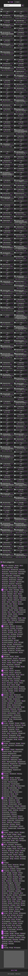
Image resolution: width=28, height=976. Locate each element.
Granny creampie (17, 705)
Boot (21, 18)
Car (16, 632)
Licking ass (14, 796)
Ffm (10, 676)
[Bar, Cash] (7, 156)
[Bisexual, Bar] (7, 230)
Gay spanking (4, 527)
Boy (11, 597)
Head (22, 115)
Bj (6, 316)
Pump (12, 852)
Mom (6, 798)
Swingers (5, 887)
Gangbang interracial (9, 324)
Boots (4, 591)
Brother (21, 614)
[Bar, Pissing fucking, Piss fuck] (7, 555)
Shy (14, 901)
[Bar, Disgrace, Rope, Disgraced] (20, 76)
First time (10, 688)
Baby (11, 624)
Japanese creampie (7, 765)
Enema (12, 670)
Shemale (13, 870)
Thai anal (5, 923)
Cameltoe (7, 481)
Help (16, 739)
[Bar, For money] (7, 125)
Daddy (4, 660)
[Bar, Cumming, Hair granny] (20, 96)
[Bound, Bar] (20, 397)
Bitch (9, 620)
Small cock (17, 903)
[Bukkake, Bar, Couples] (20, 71)
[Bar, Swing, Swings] (20, 67)
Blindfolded (22, 620)
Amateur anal (15, 569)
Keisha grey (5, 775)
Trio (11, 222)
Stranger (19, 897)
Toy (4, 925)
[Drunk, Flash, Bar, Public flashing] (20, 530)
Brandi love (5, 604)
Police (17, 850)
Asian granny (22, 571)
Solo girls (7, 36)
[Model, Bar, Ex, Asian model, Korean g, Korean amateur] (20, 519)
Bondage (20, 34)
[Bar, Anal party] (7, 109)
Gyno (4, 699)
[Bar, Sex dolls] (7, 129)
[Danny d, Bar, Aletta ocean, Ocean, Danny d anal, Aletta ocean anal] (7, 355)
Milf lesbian (5, 818)
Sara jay (18, 887)
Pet (17, 386)
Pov (19, 848)
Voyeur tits (4, 200)
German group (9, 187)
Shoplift (18, 885)
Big (21, 595)
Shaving (5, 903)
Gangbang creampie (16, 717)
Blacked (10, 600)
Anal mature (6, 573)
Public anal (5, 222)
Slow (22, 909)
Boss (4, 620)
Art (3, 575)
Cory (20, 86)
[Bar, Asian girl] (20, 414)
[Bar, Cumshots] (20, 156)
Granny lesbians (12, 713)
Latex (12, 777)
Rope (24, 78)
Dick (12, 668)
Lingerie (4, 284)
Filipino (8, 41)
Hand (20, 739)
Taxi (4, 919)
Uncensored (13, 931)
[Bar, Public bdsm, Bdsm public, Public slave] (7, 375)
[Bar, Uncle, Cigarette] (20, 20)
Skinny (20, 872)
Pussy (24, 848)
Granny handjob (18, 719)
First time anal (14, 686)
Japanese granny (19, 320)
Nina (20, 834)
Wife (6, 937)
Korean (6, 773)
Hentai (17, 723)
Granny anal (17, 695)
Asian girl (22, 416)
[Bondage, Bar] (20, 32)
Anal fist (22, 569)
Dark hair (24, 228)
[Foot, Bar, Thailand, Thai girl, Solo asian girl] (7, 52)
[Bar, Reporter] (7, 122)
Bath (20, 618)
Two (13, 919)
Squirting (16, 876)
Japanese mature (18, 751)
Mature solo (12, 802)
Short (19, 901)
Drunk (20, 198)
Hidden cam (22, 733)
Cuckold (20, 170)
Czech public (8, 240)
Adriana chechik (13, 571)
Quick (9, 166)
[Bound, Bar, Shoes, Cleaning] (20, 281)
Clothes (6, 70)
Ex (22, 521)
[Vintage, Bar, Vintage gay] (7, 383)
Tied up (19, 925)
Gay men (7, 496)
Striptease (5, 893)
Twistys (22, 449)
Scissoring (5, 911)
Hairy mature (12, 727)
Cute (16, 642)
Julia (21, 759)
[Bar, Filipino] (7, 40)
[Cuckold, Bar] (20, 168)
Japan (13, 749)
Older (13, 840)
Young (6, 947)
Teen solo (20, 921)
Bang (10, 614)
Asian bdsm (9, 575)
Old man (17, 836)
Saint (22, 65)
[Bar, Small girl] (7, 506)
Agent (20, 585)
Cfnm (20, 632)
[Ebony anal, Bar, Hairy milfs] (20, 193)
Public (4, 846)
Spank (4, 872)
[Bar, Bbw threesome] (7, 63)
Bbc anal (10, 606)
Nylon (6, 832)
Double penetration (20, 102)
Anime (16, 567)
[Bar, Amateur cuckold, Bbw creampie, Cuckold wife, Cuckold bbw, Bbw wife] (20, 524)
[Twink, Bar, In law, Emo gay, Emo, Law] (20, 434)
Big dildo (16, 616)
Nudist (11, 832)
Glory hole (13, 709)
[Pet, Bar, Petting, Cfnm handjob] (20, 384)
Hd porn (8, 27)
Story (4, 899)
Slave (17, 557)
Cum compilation (11, 646)
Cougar (19, 636)
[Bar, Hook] (20, 307)
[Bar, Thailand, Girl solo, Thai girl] (7, 308)
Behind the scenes (20, 622)
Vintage (4, 385)
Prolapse (20, 846)
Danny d (4, 357)
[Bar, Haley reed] (20, 366)
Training (10, 927)
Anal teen (12, 583)
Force (4, 682)
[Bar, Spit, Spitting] (20, 185)
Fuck (14, 684)
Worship (11, 943)
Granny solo (17, 699)
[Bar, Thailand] (20, 189)
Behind (7, 162)
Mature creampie (22, 808)
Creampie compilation (8, 640)
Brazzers (23, 600)
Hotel (24, 725)
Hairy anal (18, 725)
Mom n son (5, 826)
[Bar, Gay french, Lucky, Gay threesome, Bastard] (20, 379)
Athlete (22, 548)
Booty (24, 338)
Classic (4, 644)
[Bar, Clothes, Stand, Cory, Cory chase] (7, 68)
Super (14, 899)
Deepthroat (22, 658)
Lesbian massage (13, 781)
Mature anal (12, 800)
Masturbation (6, 808)
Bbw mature (14, 608)
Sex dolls (9, 131)
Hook (20, 183)
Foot (3, 54)
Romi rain (16, 864)
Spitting (23, 187)
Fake (16, 690)
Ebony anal (18, 194)
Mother (17, 806)
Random (23, 183)
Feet (18, 674)
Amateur (11, 565)
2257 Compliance (11, 973)
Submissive (12, 889)
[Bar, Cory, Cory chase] (20, 84)
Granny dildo (22, 711)
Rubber (6, 862)
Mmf (20, 804)
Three (4, 927)
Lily (17, 794)
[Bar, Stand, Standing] (20, 88)
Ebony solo (18, 672)
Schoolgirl (17, 907)
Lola (20, 440)
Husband (5, 729)
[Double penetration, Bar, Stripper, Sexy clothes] (20, 100)
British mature (6, 608)
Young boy (17, 947)
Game (4, 705)
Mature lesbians (6, 814)
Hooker (4, 727)
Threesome (23, 913)
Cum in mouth (6, 634)
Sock (17, 909)
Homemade (5, 725)
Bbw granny (23, 597)
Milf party (9, 182)
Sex (22, 893)
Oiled (4, 842)
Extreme (18, 670)
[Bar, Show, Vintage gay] (7, 502)
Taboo (10, 917)
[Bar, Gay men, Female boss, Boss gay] (7, 494)
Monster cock (13, 818)
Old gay (22, 838)
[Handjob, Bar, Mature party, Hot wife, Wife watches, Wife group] (20, 222)
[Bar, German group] (7, 185)
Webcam (18, 937)
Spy (4, 881)
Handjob (18, 224)
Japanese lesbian (7, 755)
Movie (4, 820)
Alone (20, 587)
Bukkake (17, 73)
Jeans (4, 761)
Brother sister (6, 618)
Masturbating (6, 812)
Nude (4, 834)
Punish (10, 854)
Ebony (6, 670)
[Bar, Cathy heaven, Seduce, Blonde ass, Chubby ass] (7, 530)
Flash (21, 532)
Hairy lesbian (20, 727)
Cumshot (20, 634)
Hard (18, 729)
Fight (18, 684)
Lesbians (5, 781)
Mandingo (5, 804)
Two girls (22, 408)
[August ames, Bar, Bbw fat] (20, 349)
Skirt (10, 901)
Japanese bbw (20, 749)
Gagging (11, 721)
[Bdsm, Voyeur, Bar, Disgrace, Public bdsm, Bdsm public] (20, 354)
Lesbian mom (6, 794)
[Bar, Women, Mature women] (20, 212)
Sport (18, 889)
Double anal (15, 660)
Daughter (23, 660)
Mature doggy (22, 258)
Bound (17, 283)
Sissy (10, 876)
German (12, 697)
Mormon (5, 828)
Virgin (12, 933)
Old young (15, 838)
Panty (17, 856)
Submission (8, 348)
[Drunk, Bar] (20, 197)
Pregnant (11, 844)
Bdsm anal (5, 597)
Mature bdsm (21, 828)
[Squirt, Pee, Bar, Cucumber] (20, 234)
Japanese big (6, 763)
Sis (3, 897)
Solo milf (16, 893)
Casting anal (12, 648)
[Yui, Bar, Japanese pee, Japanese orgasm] (7, 434)
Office (4, 838)
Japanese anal (6, 757)
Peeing (23, 850)
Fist (14, 676)
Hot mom (5, 737)
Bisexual (6, 232)
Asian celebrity (9, 214)
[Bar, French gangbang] (7, 366)
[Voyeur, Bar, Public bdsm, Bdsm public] (7, 394)
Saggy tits (10, 883)
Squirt (18, 236)
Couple (10, 644)
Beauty (4, 612)
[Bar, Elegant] (7, 84)
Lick (20, 788)
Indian (6, 743)
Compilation (20, 628)
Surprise (13, 905)
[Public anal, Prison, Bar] (7, 264)
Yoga (11, 947)
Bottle (16, 610)
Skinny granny (11, 891)
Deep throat (10, 664)
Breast (4, 616)
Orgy (9, 838)
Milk (19, 802)
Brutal (21, 591)
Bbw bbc (5, 614)
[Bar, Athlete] (20, 546)
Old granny (23, 840)
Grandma (5, 701)
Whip (24, 937)
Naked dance (22, 343)
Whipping (12, 937)
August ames (19, 312)
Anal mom (12, 581)
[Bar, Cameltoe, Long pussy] (7, 479)
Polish (4, 860)
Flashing (4, 364)
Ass (22, 565)
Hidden (23, 723)
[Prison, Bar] (7, 410)
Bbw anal (10, 591)
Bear (14, 612)
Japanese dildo (14, 767)
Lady (13, 794)
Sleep (20, 874)
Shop (23, 901)
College (4, 650)
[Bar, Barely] (7, 475)
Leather (17, 18)
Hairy (6, 723)
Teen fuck (20, 929)
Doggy (18, 666)
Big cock (15, 602)
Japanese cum (17, 769)
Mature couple (12, 828)
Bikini (4, 606)
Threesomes (21, 427)
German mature (6, 711)
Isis (11, 544)
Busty (22, 61)
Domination (5, 668)
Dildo (17, 656)
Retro (10, 864)
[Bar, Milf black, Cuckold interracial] (7, 456)
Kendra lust (13, 773)
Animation (5, 579)
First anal (22, 690)
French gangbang (8, 368)
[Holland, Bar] (20, 362)
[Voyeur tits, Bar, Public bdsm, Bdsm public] (7, 198)
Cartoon (5, 632)
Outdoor (23, 836)
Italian (18, 743)
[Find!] (22, 5)
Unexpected (7, 218)
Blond (9, 616)
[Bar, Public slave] (7, 295)
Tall (9, 915)
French (10, 678)
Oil (17, 840)
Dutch (12, 656)
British (21, 608)
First (9, 684)
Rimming (5, 866)
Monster (5, 810)
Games (4, 713)
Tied (16, 917)
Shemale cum (6, 905)
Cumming (21, 97)
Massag (13, 824)
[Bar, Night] (20, 502)
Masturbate (5, 830)
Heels (4, 552)
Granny (6, 695)
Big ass (16, 597)
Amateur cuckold (22, 527)
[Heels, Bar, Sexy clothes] (7, 550)
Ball (24, 618)
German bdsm (6, 717)
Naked (9, 834)
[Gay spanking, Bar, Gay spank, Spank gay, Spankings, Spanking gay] (7, 524)
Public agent (6, 858)
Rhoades (17, 866)
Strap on (12, 909)
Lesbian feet (14, 779)
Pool (22, 852)
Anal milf (5, 587)
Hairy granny (13, 735)
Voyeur (21, 356)
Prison (9, 266)
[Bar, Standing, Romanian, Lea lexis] (20, 286)
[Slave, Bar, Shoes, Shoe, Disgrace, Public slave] (20, 555)
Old (6, 836)
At (11, 218)
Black (18, 338)
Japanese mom (12, 753)
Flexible (11, 690)
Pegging (9, 848)
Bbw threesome (9, 65)
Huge (19, 735)
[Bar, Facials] (7, 80)
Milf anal (16, 810)
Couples (24, 73)
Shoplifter (19, 891)
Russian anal (6, 868)
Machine (23, 806)
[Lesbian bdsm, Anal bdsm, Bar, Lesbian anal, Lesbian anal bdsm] (7, 484)
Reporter (9, 123)
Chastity (11, 632)
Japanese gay (6, 767)
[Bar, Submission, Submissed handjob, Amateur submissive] (7, 346)
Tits (10, 923)
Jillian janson (14, 759)
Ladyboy (18, 777)
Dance (4, 662)
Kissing (20, 773)
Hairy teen (5, 735)
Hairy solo (14, 733)
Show (6, 504)
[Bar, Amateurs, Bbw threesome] (7, 144)
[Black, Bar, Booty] (20, 336)
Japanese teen (22, 761)
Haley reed (22, 368)
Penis (12, 856)
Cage (4, 646)
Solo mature (22, 895)
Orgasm (11, 836)
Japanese (7, 749)
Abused (20, 579)
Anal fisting (10, 567)
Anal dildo (18, 330)
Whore (11, 941)
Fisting (6, 674)
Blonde (4, 595)
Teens (20, 917)
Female (8, 206)
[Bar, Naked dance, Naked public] (20, 341)
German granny (18, 703)
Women (20, 214)
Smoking (22, 881)
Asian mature (13, 579)
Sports (9, 899)
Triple (10, 249)
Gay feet (12, 701)
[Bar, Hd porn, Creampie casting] (7, 25)
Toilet (4, 915)
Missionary (13, 812)
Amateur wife (21, 581)
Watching (5, 943)
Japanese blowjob (7, 771)
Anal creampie (6, 569)
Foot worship (6, 680)
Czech (4, 293)
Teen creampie (12, 929)
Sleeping (5, 876)
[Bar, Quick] (7, 164)
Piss (6, 844)
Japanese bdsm (15, 757)
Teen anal (20, 915)
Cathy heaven (8, 532)
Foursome (10, 682)
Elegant (8, 86)
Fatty (11, 162)
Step (11, 893)
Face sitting (5, 693)
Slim (21, 878)
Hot (9, 733)
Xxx (6, 945)
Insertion (5, 745)
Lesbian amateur (8, 106)
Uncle (20, 22)
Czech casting (12, 636)
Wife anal (5, 941)
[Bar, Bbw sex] (20, 303)
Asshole (15, 585)
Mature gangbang (7, 816)
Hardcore (22, 737)
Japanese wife (6, 759)
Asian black (5, 581)
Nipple (14, 834)
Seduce (11, 907)
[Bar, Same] (20, 44)
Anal (6, 565)
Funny (8, 364)
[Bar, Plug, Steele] (20, 299)
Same (22, 45)
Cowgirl (21, 642)
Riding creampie (21, 868)
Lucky (25, 381)
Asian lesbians (22, 404)
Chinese (7, 626)
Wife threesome (22, 279)
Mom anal (11, 806)
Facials (8, 82)
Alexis (10, 293)
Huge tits (20, 731)
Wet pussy (17, 941)
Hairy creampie (6, 741)
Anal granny (17, 575)
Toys (15, 927)
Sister (15, 874)
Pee (21, 236)
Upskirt (6, 931)
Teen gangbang (6, 921)
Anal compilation (13, 587)
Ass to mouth (14, 573)
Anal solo (19, 583)
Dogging (20, 662)
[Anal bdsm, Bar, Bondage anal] (20, 389)
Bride (20, 602)
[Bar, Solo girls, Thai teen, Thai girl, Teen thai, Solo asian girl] (7, 33)
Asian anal (5, 571)
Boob (15, 604)
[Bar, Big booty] (7, 401)
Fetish (23, 680)
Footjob (5, 678)
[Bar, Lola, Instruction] (20, 439)
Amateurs (7, 146)
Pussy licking (6, 856)
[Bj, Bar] (7, 315)
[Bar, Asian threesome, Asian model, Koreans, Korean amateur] (20, 484)
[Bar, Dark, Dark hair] (20, 227)
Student (10, 895)
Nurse (17, 832)
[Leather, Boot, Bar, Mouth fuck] (20, 16)
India (23, 743)
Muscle (20, 816)
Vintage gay (10, 504)
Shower (15, 895)
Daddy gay (5, 666)
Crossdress (20, 646)
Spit (20, 187)
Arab (4, 567)
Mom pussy (17, 822)
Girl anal (22, 137)
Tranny (13, 915)
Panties (4, 854)
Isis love (7, 544)
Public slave (8, 297)
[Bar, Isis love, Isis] (7, 542)
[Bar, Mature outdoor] (7, 15)
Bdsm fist (8, 255)
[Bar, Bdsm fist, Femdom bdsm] (7, 253)
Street (13, 897)
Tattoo (15, 923)
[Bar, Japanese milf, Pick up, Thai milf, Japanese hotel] (20, 498)
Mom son (5, 802)
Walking (22, 939)
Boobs (10, 595)
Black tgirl (7, 194)
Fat (12, 680)
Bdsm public (22, 154)
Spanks (20, 899)
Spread (10, 903)
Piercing (5, 850)
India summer (6, 747)
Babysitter (5, 610)
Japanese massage (7, 751)
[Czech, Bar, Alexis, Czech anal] (7, 291)
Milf (18, 800)
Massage (5, 800)
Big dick (5, 622)
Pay (22, 123)
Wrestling (16, 939)
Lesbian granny (15, 783)
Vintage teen (6, 935)
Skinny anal (18, 883)
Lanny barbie (8, 244)
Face (21, 682)
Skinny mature (19, 293)
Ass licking (20, 577)
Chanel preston (17, 644)
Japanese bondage (12, 761)
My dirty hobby (19, 820)
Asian (17, 565)
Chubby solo (11, 650)
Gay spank (5, 719)
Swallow (16, 878)
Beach (16, 591)
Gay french (20, 381)
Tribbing (14, 921)
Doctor (15, 658)
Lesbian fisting (22, 250)
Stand (10, 70)
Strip (23, 889)
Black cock (22, 610)
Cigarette (24, 22)
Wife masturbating (7, 939)
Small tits (12, 885)
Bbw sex (22, 305)
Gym (24, 701)
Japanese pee (10, 436)
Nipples (22, 832)
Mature (11, 798)
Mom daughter (14, 826)
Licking (13, 786)
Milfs (9, 519)
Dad (9, 660)
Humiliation (8, 176)
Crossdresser (6, 628)
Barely (8, 477)
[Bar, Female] (7, 205)
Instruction (24, 440)
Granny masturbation (8, 715)
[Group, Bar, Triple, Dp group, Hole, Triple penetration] (7, 247)
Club (14, 638)
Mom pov (21, 818)
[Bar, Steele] (20, 164)
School (4, 883)
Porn (17, 852)
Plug (21, 301)
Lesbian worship (15, 790)
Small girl (9, 508)
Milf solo (10, 822)
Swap (4, 895)
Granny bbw (17, 715)
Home (4, 733)
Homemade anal (13, 737)
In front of (11, 745)
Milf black (6, 458)
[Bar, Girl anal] (20, 136)
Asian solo (5, 583)
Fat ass (12, 693)
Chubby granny (6, 654)
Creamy (19, 648)
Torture (16, 913)
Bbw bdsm (5, 624)
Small (4, 891)
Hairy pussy (12, 731)
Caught (17, 640)
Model (17, 521)
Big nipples (14, 618)
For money (9, 127)
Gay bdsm (15, 711)
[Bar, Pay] (20, 122)
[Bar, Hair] (20, 489)
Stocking (16, 881)
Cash (9, 158)
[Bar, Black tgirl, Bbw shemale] (7, 193)
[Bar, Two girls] (20, 406)
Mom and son (19, 798)
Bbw (11, 589)
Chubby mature (20, 650)
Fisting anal (22, 688)
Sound (23, 905)
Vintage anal (21, 935)
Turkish (9, 925)
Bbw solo (17, 600)
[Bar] (7, 11)
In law (23, 436)
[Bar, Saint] (20, 63)
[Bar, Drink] (20, 28)
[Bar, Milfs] (7, 518)
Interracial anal (19, 745)
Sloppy (4, 878)
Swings (24, 69)
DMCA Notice (17, 973)
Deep (9, 662)
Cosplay (11, 630)
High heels (5, 731)
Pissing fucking (8, 557)
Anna (6, 101)
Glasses (5, 721)
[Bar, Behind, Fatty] (7, 160)
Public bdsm (8, 377)
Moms (18, 824)
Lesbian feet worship (7, 792)
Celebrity (5, 636)
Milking (4, 806)
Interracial (12, 743)
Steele (22, 166)
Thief (20, 927)
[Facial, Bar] (7, 20)
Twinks (4, 929)
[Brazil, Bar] (7, 340)
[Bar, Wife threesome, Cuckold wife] (20, 277)
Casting (13, 628)
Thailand (10, 54)
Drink (22, 30)
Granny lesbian (19, 697)
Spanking (7, 870)
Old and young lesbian (13, 842)
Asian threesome (21, 487)
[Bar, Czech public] (7, 238)
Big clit (4, 593)
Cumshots (22, 158)
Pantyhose (18, 844)
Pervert (17, 858)
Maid (10, 810)
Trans (8, 919)
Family (18, 676)
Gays (23, 707)
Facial (6, 22)
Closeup (5, 648)
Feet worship (6, 686)
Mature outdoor (9, 17)
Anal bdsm (19, 391)
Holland (19, 364)
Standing (24, 90)
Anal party (9, 110)
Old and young (6, 840)
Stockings (9, 881)
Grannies (10, 703)
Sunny (11, 911)
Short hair (5, 889)
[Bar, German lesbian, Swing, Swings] (7, 44)
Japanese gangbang (7, 769)
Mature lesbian (13, 804)
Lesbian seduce (18, 792)
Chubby (4, 630)
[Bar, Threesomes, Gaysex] (20, 426)
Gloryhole (18, 701)
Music (4, 822)
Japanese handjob (17, 755)
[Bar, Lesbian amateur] (7, 105)
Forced (4, 676)
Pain (4, 848)
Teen (6, 913)
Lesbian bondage (13, 788)
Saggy (9, 872)
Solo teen (5, 907)
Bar (7, 13)
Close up (5, 638)
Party (15, 848)
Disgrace (20, 78)
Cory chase (24, 86)
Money (15, 816)
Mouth (21, 826)
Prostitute (23, 856)
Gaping (9, 707)
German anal (17, 707)
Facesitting (17, 678)
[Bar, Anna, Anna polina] (7, 100)
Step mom (11, 887)
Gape (9, 705)
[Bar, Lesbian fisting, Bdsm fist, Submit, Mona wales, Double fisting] (20, 248)
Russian (5, 864)
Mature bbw (5, 824)
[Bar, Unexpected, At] (7, 216)
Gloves (4, 703)
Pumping (23, 858)
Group (4, 249)
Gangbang (5, 697)
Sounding (5, 885)
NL (10, 2)
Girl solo (11, 310)
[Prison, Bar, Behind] (7, 546)
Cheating (14, 634)
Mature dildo (11, 820)
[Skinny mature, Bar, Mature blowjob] (20, 291)
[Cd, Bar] (7, 510)
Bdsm (17, 356)
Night (22, 504)
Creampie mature (14, 652)
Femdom (12, 674)
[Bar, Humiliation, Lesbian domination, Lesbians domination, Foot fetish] (7, 174)
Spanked (22, 876)
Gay (12, 695)
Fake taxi (5, 690)
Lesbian (7, 777)
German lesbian (8, 47)
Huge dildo (11, 729)
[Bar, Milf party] (7, 180)
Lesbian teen (6, 790)
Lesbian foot (6, 779)
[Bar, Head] (20, 114)
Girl (19, 713)
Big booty (9, 403)
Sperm (8, 897)
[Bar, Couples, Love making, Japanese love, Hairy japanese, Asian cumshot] (20, 131)
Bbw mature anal (21, 612)
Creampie (19, 626)
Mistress (13, 808)
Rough (22, 864)
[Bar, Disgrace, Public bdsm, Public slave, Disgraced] (20, 109)
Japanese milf (21, 500)
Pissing (14, 846)
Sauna (9, 878)
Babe (4, 602)
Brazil (6, 342)
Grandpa (10, 699)
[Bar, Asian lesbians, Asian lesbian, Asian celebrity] (20, 402)
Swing (20, 69)
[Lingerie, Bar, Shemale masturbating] (7, 282)
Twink (17, 436)
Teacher (5, 917)
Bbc (22, 589)
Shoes (24, 283)
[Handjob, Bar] (20, 479)
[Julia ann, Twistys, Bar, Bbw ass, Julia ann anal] (20, 447)
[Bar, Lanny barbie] (7, 242)
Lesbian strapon (21, 786)
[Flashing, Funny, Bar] (7, 362)
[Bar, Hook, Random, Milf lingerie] (20, 181)
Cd (6, 512)
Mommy (15, 814)
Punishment (5, 852)
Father (4, 688)
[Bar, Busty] (20, 59)
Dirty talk (18, 664)
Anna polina (10, 101)
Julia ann (17, 449)
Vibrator (23, 933)
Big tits (4, 600)
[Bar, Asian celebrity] (7, 212)
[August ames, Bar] (20, 311)
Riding (10, 866)
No (9, 228)
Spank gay (17, 911)
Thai (11, 913)
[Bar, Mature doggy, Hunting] (20, 256)
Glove (4, 707)
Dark (20, 228)
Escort (11, 672)
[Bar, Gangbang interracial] (7, 322)
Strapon (10, 874)
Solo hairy (5, 909)
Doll (14, 662)
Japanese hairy (17, 765)
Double (6, 656)
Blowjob (16, 595)
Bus (16, 593)
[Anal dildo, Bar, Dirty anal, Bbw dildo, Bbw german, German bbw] (20, 328)
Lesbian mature (6, 783)
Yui (3, 436)
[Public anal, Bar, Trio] (7, 220)
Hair (22, 491)
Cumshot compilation (8, 642)
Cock (21, 652)
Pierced (21, 854)
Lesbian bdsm (6, 487)
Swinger (15, 872)
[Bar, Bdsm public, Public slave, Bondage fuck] (20, 152)
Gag (11, 719)
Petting (23, 386)
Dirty (4, 664)
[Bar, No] (7, 227)
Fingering (22, 686)
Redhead (13, 868)
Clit (15, 630)
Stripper (5, 901)
